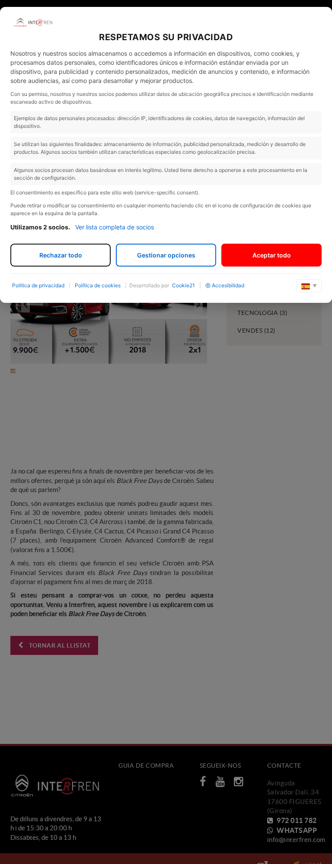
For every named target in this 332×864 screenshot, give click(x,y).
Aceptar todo (271, 255)
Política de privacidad (38, 285)
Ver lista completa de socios (114, 227)
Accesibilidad (228, 285)
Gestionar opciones (166, 255)
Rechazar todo (60, 255)
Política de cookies (98, 285)
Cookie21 (183, 285)
